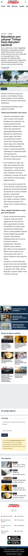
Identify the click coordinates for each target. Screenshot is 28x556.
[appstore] (14, 538)
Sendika (21, 6)
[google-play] (14, 542)
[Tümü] (26, 458)
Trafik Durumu (20, 520)
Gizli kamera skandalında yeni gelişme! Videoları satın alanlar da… (20, 361)
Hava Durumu (20, 516)
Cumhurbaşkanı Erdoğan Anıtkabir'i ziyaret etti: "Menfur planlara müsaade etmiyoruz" (6, 346)
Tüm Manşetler (20, 525)
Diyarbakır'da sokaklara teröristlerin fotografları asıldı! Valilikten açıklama (21, 345)
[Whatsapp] (15, 510)
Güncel (3, 6)
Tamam (19, 554)
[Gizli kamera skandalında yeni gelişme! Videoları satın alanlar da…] (21, 355)
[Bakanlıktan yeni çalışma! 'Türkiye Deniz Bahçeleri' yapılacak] (14, 79)
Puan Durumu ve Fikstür (6, 526)
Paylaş (4, 89)
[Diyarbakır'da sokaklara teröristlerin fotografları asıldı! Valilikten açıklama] (21, 339)
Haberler (3, 33)
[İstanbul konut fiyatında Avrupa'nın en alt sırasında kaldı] (21, 370)
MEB (8, 6)
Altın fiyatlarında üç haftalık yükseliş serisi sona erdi (6, 361)
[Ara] (25, 2)
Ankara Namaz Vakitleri (6, 520)
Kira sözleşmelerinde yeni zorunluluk (19, 473)
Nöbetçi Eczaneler (7, 516)
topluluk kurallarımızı (16, 440)
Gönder (4, 435)
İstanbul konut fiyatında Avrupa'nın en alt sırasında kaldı (20, 376)
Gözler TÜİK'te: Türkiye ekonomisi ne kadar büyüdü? (19, 466)
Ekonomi (15, 462)
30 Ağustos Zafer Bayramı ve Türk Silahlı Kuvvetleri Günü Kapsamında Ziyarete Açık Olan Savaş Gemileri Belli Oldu (7, 378)
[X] (12, 510)
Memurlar (15, 6)
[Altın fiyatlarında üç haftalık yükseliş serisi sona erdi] (7, 355)
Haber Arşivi (20, 531)
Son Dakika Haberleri (5, 532)
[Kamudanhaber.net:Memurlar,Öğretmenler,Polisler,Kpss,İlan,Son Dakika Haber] (13, 2)
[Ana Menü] (1, 2)
